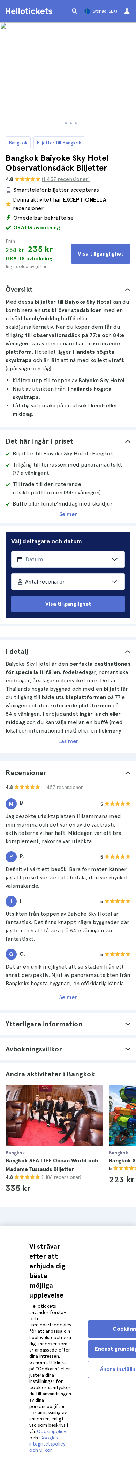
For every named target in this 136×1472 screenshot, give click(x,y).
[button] (68, 289)
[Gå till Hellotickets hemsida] (30, 11)
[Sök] (74, 11)
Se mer (68, 514)
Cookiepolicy (51, 1431)
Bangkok (18, 143)
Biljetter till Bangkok (59, 143)
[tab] (68, 289)
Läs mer (68, 741)
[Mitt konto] (127, 11)
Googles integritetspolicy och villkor (47, 1444)
